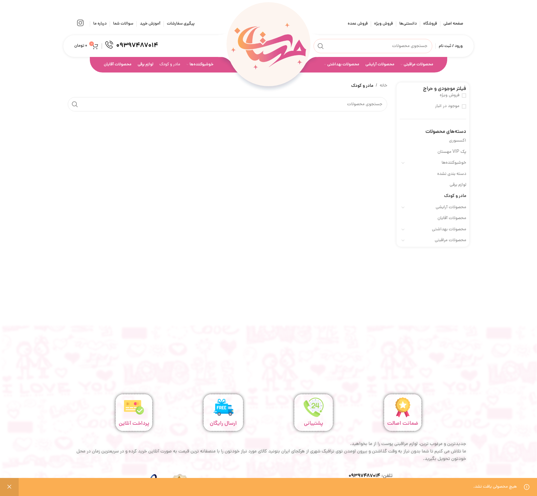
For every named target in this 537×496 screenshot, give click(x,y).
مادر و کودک (455, 196)
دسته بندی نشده (451, 174)
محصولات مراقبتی (450, 240)
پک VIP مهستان (452, 152)
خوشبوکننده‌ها (454, 163)
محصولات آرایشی (451, 207)
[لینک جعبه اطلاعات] (131, 46)
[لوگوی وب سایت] (268, 46)
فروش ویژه (449, 95)
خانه (383, 85)
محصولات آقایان (452, 218)
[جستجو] (321, 46)
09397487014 (364, 476)
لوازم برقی (458, 185)
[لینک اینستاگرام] (80, 24)
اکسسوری (457, 141)
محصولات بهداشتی (449, 229)
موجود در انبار (447, 106)
